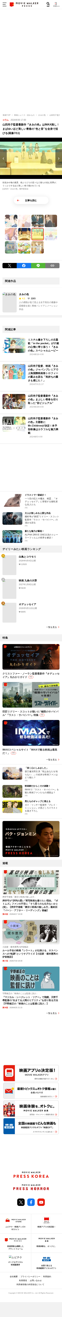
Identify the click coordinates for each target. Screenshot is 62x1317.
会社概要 (14, 1276)
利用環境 (23, 1280)
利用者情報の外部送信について (30, 1284)
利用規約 (47, 1276)
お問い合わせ (36, 1280)
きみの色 (24, 294)
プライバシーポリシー (30, 1276)
